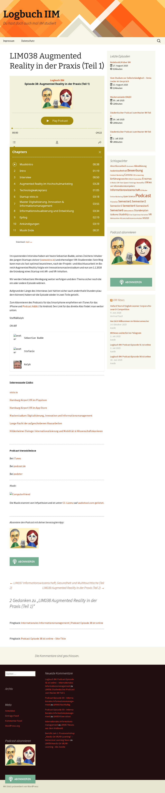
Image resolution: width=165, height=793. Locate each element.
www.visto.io (48, 259)
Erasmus (147, 178)
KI (141, 190)
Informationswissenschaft (125, 190)
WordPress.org (12, 725)
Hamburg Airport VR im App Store (28, 407)
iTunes (17, 458)
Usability (124, 214)
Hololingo (132, 183)
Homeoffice (140, 183)
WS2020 (145, 218)
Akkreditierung (140, 166)
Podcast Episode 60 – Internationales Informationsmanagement (59, 701)
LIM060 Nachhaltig (61, 704)
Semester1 (124, 201)
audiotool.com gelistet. (91, 502)
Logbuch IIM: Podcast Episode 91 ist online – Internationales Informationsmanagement (59, 682)
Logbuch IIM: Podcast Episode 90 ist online (130, 356)
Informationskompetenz (124, 186)
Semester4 (128, 206)
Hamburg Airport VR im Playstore (28, 400)
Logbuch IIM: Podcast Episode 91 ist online (130, 344)
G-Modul (113, 183)
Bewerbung (135, 170)
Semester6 (116, 210)
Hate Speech (124, 183)
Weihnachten (115, 218)
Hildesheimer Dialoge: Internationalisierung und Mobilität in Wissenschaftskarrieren (56, 431)
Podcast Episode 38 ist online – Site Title (43, 638)
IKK (150, 182)
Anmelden (10, 710)
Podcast (143, 195)
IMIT (111, 186)
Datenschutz (27, 40)
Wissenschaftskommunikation (131, 218)
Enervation (138, 179)
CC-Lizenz (68, 502)
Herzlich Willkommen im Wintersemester (129, 321)
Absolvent (130, 166)
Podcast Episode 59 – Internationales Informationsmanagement (59, 713)
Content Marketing (117, 175)
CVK (134, 175)
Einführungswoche (119, 178)
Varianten (144, 215)
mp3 (29, 242)
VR (150, 214)
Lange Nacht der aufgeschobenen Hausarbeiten (36, 423)
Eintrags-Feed (12, 715)
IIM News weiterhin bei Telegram (125, 332)
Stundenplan (141, 210)
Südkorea (114, 214)
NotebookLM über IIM (120, 62)
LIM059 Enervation (62, 716)
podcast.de (20, 466)
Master (144, 190)
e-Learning (140, 175)
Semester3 (116, 205)
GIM (118, 183)
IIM (146, 182)
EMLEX (130, 179)
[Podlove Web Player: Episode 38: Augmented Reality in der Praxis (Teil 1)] (57, 156)
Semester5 (142, 206)
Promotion (114, 202)
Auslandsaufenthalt (118, 170)
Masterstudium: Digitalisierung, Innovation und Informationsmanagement (51, 415)
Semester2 (139, 201)
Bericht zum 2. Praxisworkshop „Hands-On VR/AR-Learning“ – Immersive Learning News (60, 736)
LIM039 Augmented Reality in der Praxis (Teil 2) (73, 588)
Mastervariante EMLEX (120, 97)
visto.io (14, 392)
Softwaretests (129, 211)
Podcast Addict (31, 306)
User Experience (135, 215)
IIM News (119, 300)
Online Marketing (116, 197)
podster (18, 473)
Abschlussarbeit (118, 166)
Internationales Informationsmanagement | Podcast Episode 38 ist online (62, 622)
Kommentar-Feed (13, 720)
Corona (128, 174)
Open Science (129, 196)
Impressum (8, 40)
